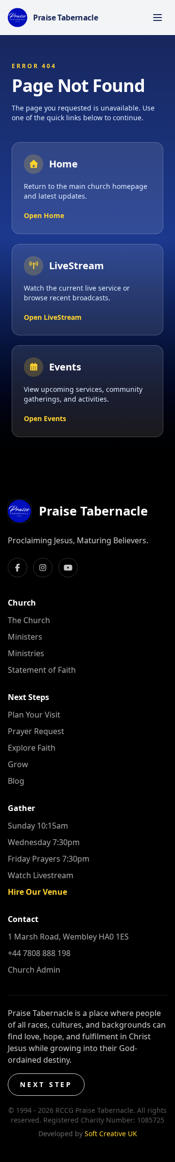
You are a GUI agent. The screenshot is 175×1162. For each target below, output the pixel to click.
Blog (16, 780)
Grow (18, 764)
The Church (29, 620)
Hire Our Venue (37, 891)
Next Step (46, 1084)
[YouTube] (68, 567)
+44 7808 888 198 (39, 953)
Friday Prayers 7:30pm (48, 858)
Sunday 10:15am (38, 825)
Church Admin (34, 969)
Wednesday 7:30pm (44, 842)
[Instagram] (42, 567)
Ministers (25, 636)
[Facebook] (17, 567)
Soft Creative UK (111, 1133)
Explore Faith (31, 747)
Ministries (26, 653)
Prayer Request (36, 731)
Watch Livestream (40, 875)
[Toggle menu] (157, 17)
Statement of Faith (42, 669)
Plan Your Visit (34, 714)
